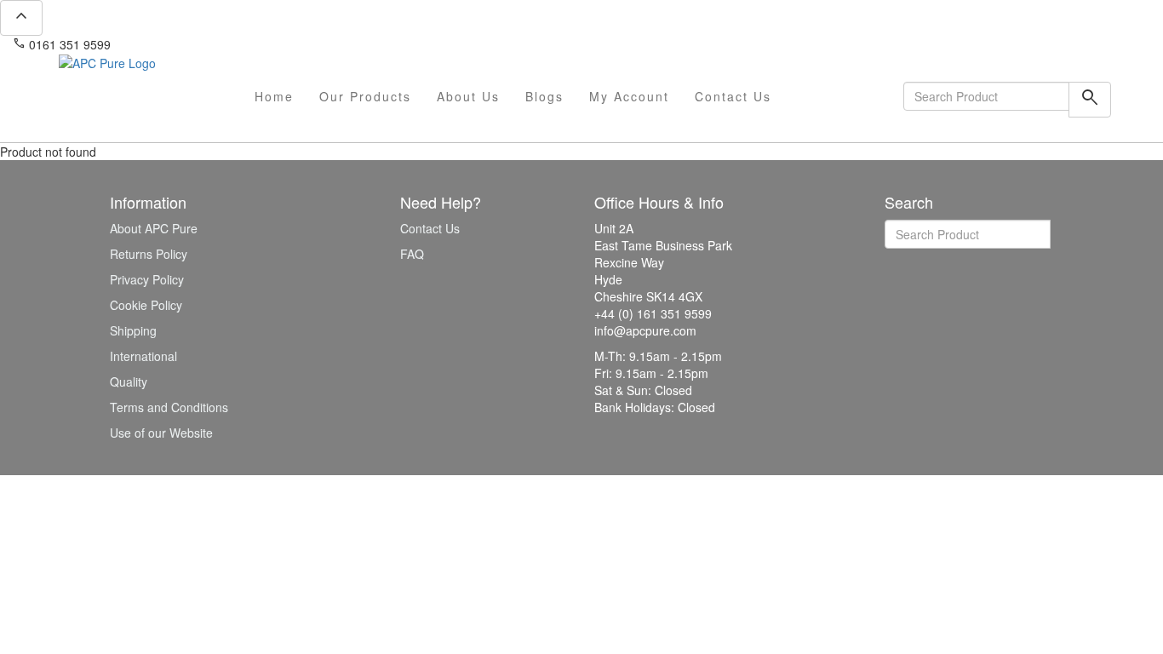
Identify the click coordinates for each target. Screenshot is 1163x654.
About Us (468, 96)
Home (274, 96)
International (143, 355)
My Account (629, 96)
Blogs (544, 96)
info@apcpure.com (173, 44)
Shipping (133, 330)
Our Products (365, 96)
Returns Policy (148, 253)
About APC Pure (154, 228)
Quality (128, 381)
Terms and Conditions (169, 407)
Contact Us (733, 96)
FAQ (412, 253)
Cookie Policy (146, 304)
